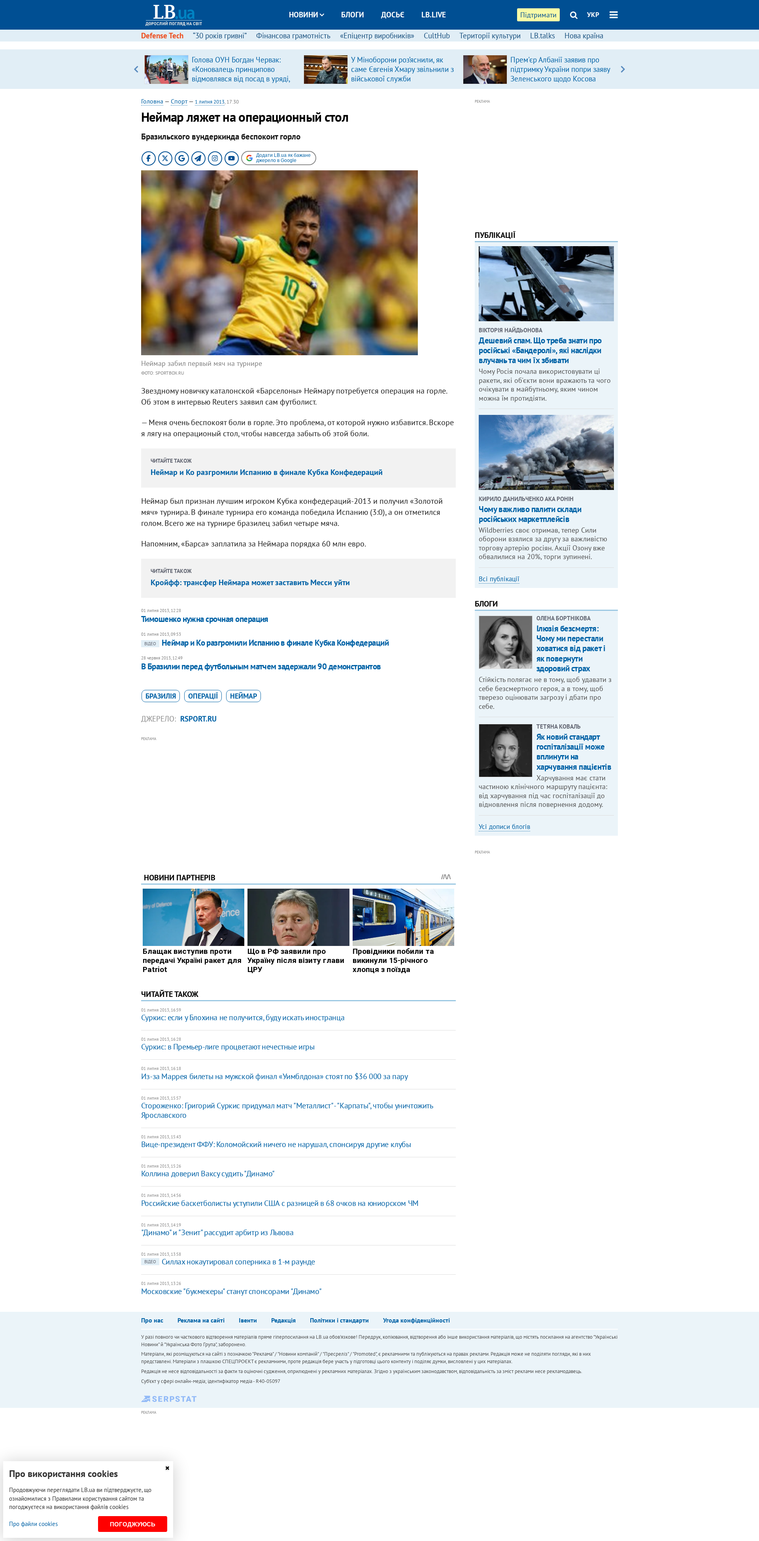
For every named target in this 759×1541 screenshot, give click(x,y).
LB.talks (542, 35)
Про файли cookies (33, 1524)
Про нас (152, 1320)
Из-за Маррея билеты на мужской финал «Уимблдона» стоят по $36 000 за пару (274, 1076)
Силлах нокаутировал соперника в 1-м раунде (229, 1262)
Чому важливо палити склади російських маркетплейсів (530, 514)
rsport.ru (198, 718)
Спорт (179, 101)
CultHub (437, 35)
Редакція (283, 1320)
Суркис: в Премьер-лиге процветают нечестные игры (228, 1047)
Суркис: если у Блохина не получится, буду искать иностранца (242, 1017)
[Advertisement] (298, 798)
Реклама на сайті (201, 1320)
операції (203, 696)
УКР (593, 14)
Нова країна (584, 35)
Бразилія (160, 696)
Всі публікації (499, 579)
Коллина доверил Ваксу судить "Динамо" (208, 1173)
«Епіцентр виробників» (377, 35)
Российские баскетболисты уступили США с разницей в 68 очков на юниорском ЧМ (280, 1203)
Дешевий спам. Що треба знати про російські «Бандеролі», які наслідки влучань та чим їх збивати (540, 350)
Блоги (352, 14)
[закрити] (167, 1468)
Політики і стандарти (339, 1320)
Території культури (490, 35)
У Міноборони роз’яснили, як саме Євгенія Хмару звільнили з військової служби (402, 69)
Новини (303, 14)
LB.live (433, 14)
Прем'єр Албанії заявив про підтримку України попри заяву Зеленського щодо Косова (560, 69)
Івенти (248, 1320)
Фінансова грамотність (293, 35)
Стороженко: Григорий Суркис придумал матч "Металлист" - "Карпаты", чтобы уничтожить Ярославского (287, 1110)
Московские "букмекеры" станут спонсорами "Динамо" (231, 1291)
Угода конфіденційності (416, 1320)
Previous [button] (136, 69)
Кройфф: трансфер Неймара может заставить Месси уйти (250, 582)
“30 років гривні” (220, 35)
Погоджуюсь (132, 1524)
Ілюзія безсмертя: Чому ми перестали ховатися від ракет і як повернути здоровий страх (571, 648)
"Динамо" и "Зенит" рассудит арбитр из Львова (217, 1232)
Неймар (243, 696)
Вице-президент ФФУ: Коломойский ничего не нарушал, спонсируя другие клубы (276, 1144)
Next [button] (623, 69)
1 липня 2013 (210, 101)
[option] (220, 69)
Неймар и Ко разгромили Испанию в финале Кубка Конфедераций (267, 472)
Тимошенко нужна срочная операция (204, 619)
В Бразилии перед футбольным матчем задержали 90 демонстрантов (261, 666)
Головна (152, 101)
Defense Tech (162, 35)
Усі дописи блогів (504, 826)
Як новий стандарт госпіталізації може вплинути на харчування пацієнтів (574, 751)
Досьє (392, 14)
